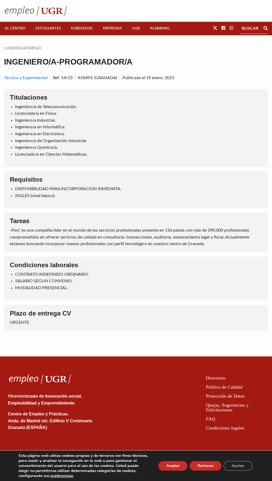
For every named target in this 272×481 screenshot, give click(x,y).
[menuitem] (15, 28)
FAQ (210, 419)
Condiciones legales (225, 428)
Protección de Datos (225, 396)
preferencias (61, 475)
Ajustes (238, 465)
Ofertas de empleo (23, 48)
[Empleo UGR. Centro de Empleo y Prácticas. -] (36, 10)
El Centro (15, 28)
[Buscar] (266, 28)
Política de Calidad (224, 387)
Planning (159, 28)
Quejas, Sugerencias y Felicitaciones (227, 407)
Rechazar (206, 465)
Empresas (112, 28)
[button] (215, 28)
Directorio (216, 378)
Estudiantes (48, 28)
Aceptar (173, 465)
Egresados (82, 28)
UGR (136, 28)
